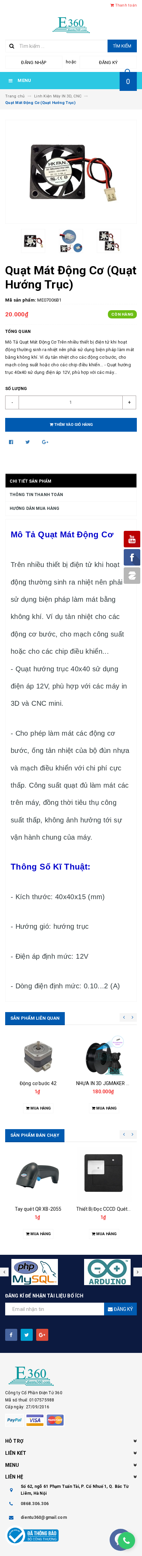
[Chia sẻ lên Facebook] (11, 442)
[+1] (45, 442)
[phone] (126, 1540)
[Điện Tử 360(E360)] (71, 1376)
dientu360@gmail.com (44, 1517)
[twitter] (27, 1335)
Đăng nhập (33, 62)
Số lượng (16, 388)
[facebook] (11, 1335)
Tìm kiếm (122, 46)
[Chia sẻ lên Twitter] (28, 442)
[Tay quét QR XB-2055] (38, 1174)
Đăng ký (108, 62)
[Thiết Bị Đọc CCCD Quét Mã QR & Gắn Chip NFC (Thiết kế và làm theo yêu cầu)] (104, 1174)
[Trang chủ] (71, 24)
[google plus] (42, 1335)
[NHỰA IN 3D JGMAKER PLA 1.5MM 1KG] (104, 1056)
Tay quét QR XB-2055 (38, 1209)
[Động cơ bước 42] (38, 1056)
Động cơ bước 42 (38, 1083)
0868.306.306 (35, 1503)
